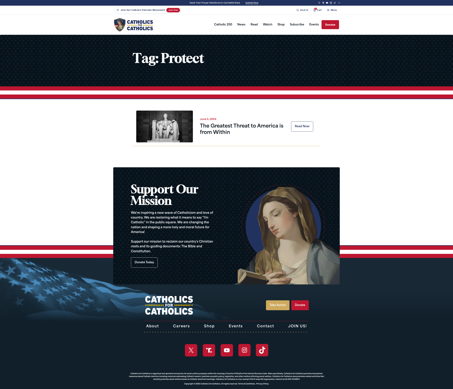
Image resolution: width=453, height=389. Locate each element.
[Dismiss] (339, 3)
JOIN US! (297, 326)
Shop (281, 24)
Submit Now (251, 2)
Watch (267, 24)
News (241, 24)
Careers (181, 326)
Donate (330, 24)
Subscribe (297, 24)
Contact (265, 326)
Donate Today (144, 262)
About (152, 326)
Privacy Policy (262, 384)
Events (314, 24)
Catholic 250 (223, 24)
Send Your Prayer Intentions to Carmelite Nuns (215, 2)
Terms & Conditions (246, 384)
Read (254, 24)
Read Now (302, 126)
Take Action (277, 305)
